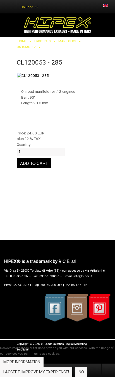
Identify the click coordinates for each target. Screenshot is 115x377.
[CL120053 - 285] (33, 73)
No (81, 372)
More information (21, 362)
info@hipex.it (82, 276)
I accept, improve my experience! (36, 372)
